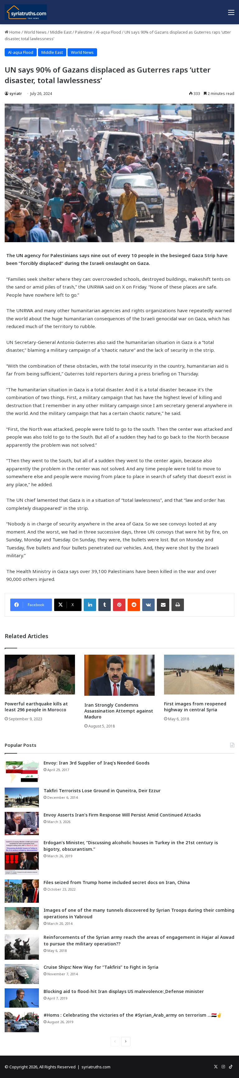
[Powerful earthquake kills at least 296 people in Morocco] (40, 674)
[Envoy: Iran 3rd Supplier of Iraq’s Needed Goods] (22, 771)
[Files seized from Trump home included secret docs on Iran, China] (22, 891)
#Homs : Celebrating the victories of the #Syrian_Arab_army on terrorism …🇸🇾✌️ (133, 1015)
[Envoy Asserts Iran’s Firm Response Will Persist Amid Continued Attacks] (22, 823)
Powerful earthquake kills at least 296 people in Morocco (36, 707)
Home (14, 32)
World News (35, 32)
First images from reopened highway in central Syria (195, 707)
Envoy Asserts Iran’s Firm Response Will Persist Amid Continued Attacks (122, 815)
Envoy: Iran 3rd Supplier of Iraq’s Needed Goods (96, 763)
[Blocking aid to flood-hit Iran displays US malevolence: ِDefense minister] (22, 998)
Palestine (83, 32)
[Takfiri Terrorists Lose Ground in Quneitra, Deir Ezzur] (22, 797)
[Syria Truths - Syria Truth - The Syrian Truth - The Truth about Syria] (26, 12)
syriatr (15, 93)
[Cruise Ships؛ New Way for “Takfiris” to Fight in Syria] (22, 974)
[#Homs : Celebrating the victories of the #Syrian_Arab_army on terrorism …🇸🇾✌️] (22, 1022)
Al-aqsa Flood (108, 32)
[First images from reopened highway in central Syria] (199, 674)
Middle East (61, 32)
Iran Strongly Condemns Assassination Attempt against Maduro (118, 711)
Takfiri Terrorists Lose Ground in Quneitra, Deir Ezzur (102, 790)
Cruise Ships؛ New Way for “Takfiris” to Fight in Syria (101, 967)
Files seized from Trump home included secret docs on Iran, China (117, 882)
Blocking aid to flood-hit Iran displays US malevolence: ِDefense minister (124, 991)
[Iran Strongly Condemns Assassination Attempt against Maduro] (119, 675)
